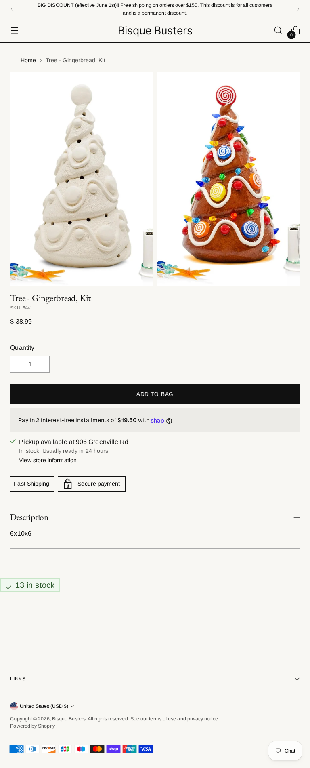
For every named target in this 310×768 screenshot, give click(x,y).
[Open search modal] (278, 30)
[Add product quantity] (42, 364)
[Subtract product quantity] (17, 364)
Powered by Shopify (32, 726)
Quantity (22, 347)
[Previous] (12, 9)
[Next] (298, 9)
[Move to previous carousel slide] (274, 625)
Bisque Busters (69, 719)
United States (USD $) (44, 706)
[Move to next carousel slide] (293, 624)
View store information (48, 460)
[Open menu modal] (14, 30)
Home (28, 60)
